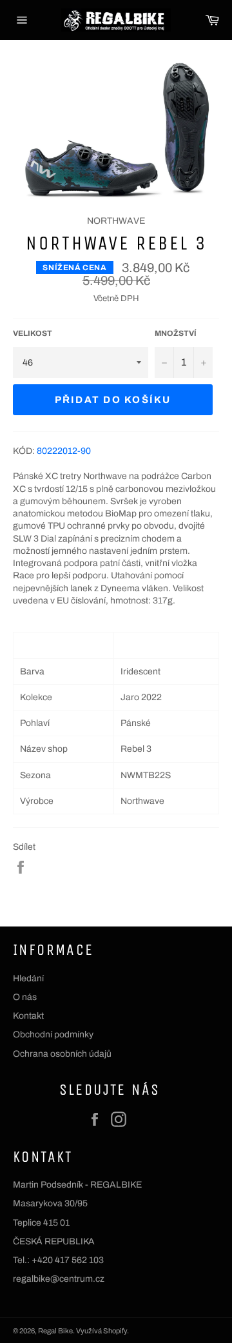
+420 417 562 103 (68, 1260)
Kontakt (28, 1016)
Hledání (28, 978)
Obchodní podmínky (53, 1034)
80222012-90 (64, 451)
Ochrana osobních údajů (62, 1054)
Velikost (32, 333)
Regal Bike (55, 1331)
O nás (25, 997)
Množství (176, 333)
